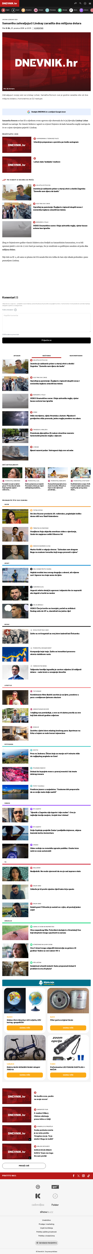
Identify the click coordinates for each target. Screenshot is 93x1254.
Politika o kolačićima (46, 1236)
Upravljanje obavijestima (48, 1243)
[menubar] (85, 3)
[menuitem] (85, 3)
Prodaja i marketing (46, 1224)
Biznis (75, 10)
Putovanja (53, 10)
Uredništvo (46, 1220)
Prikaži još (24, 1166)
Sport (17, 10)
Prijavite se (46, 340)
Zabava (86, 10)
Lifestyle (40, 10)
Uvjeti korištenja (46, 1228)
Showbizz (29, 10)
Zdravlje (64, 10)
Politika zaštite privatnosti (46, 1232)
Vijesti (7, 10)
